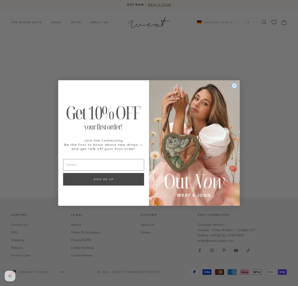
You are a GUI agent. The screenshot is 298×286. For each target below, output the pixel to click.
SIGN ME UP (104, 179)
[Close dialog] (234, 85)
